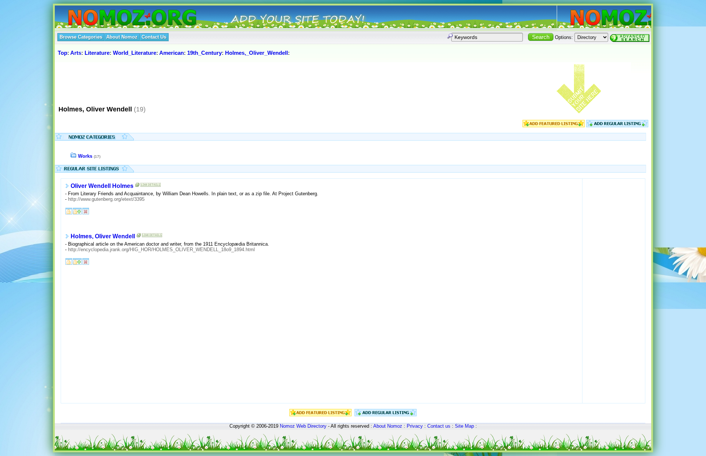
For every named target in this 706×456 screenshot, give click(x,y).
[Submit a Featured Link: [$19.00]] (554, 125)
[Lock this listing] (68, 210)
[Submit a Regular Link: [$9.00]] (617, 125)
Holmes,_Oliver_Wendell (256, 53)
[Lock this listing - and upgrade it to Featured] (77, 210)
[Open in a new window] (137, 186)
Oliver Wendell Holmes (102, 186)
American (171, 53)
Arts (75, 53)
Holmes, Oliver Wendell (103, 236)
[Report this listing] (85, 210)
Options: (564, 37)
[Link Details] (150, 186)
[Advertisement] (190, 80)
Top (62, 53)
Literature (97, 53)
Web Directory (311, 426)
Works (85, 156)
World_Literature (134, 53)
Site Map (464, 426)
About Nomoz (387, 426)
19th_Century (204, 53)
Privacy (415, 426)
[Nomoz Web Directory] (118, 18)
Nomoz (287, 426)
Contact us (438, 426)
